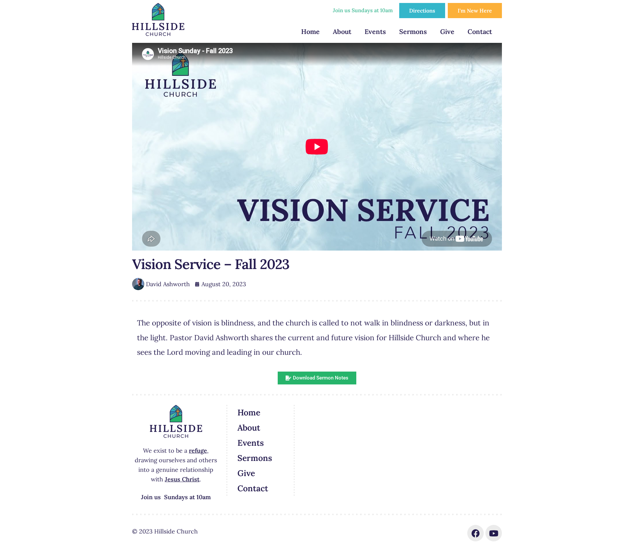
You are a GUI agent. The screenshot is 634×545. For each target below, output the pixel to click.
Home (310, 31)
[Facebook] (475, 533)
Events (375, 31)
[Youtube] (493, 533)
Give (447, 31)
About (342, 31)
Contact (480, 31)
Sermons (413, 31)
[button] (317, 378)
